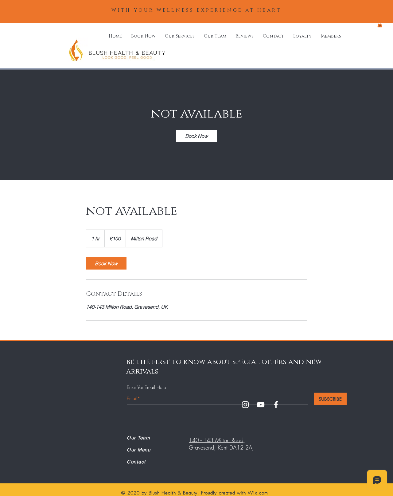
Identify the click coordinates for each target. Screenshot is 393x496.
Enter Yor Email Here (146, 387)
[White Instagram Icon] (245, 404)
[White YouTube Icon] (260, 404)
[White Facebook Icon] (276, 404)
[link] (196, 136)
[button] (379, 24)
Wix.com (258, 493)
